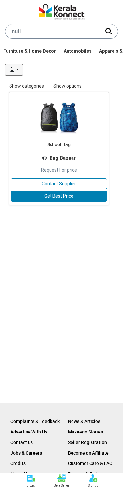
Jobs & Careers (26, 453)
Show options (67, 86)
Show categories (26, 86)
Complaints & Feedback (35, 421)
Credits (18, 463)
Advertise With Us (28, 432)
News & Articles (84, 421)
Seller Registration (87, 442)
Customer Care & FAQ (90, 463)
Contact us (21, 442)
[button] (14, 70)
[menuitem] (30, 51)
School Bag (59, 144)
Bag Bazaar (63, 158)
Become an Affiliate (88, 453)
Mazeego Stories (85, 432)
